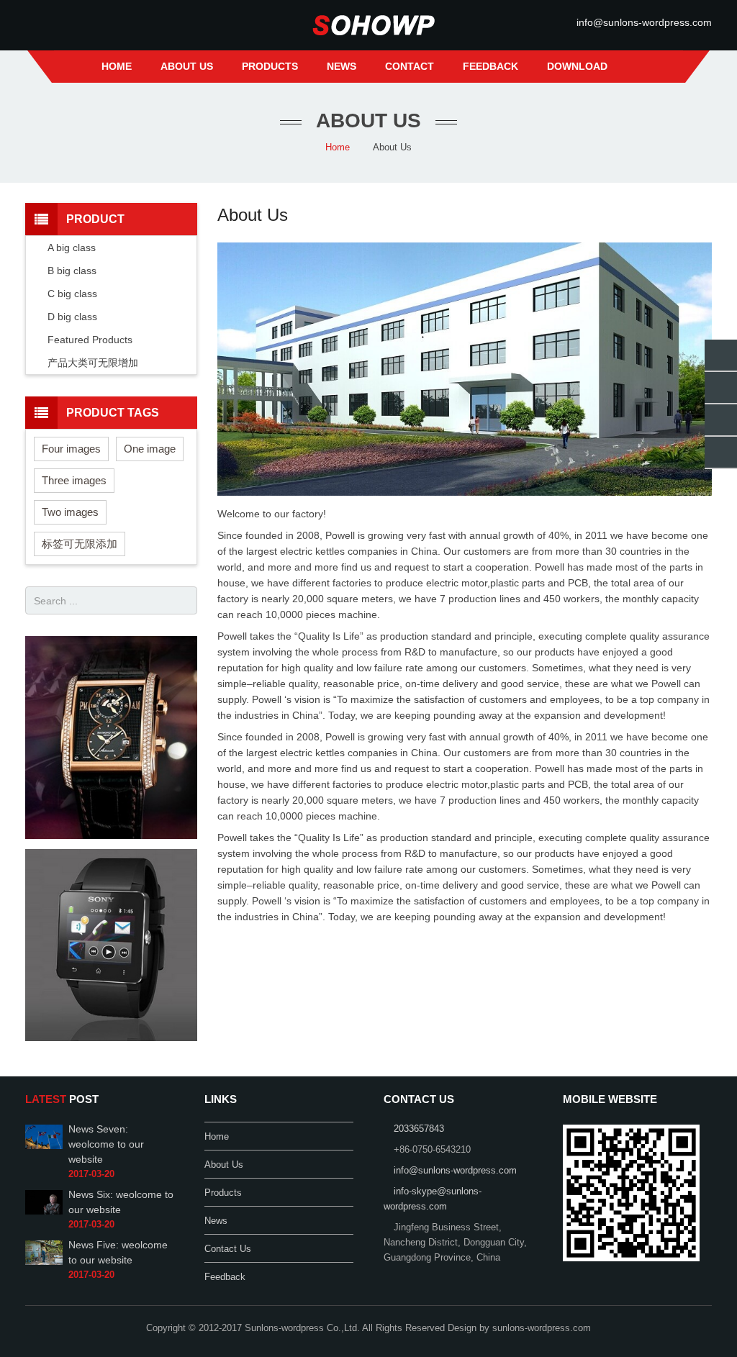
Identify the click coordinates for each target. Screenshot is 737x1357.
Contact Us (227, 1249)
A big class (72, 247)
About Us (223, 1165)
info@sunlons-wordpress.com (644, 22)
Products (223, 1193)
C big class (72, 293)
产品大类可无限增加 (93, 362)
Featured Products (90, 339)
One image (150, 448)
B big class (72, 270)
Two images (70, 512)
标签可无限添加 (79, 543)
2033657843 (419, 1129)
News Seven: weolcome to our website (106, 1144)
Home (337, 147)
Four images (71, 448)
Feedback (224, 1277)
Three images (74, 480)
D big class (72, 316)
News (215, 1221)
